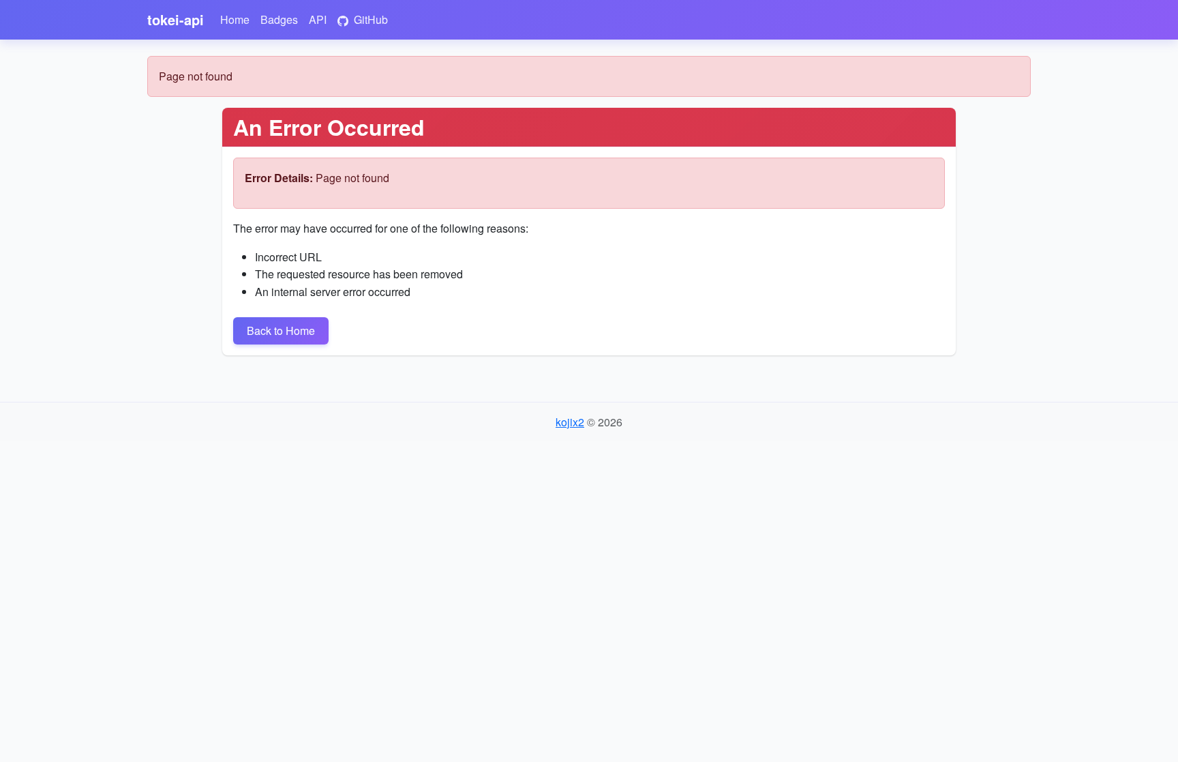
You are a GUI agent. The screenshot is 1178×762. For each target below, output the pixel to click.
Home (235, 19)
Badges (279, 19)
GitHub (369, 19)
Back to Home (281, 330)
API (318, 19)
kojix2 (570, 422)
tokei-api (175, 19)
